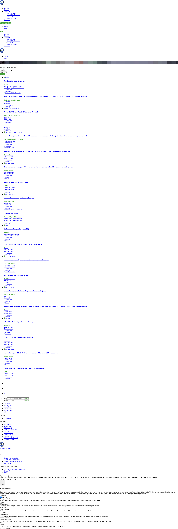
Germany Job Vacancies (11, 458)
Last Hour (7, 403)
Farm (6, 431)
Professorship (8, 436)
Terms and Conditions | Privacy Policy (15, 469)
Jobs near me (7, 463)
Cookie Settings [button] (4, 479)
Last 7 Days (7, 407)
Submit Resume (12, 18)
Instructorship (8, 433)
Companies (7, 20)
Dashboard (7, 11)
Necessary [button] (3, 495)
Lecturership (8, 434)
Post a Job (10, 16)
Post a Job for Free (5, 23)
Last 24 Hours (8, 405)
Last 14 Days (7, 408)
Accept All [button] (13, 479)
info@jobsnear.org (5, 448)
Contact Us (7, 471)
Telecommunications (11, 438)
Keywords (3, 398)
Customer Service (10, 429)
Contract (8, 418)
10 (4, 393)
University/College (10, 439)
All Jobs (6, 8)
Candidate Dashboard (13, 15)
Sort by (2, 69)
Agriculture (8, 426)
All (5, 412)
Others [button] (2, 523)
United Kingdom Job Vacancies (13, 461)
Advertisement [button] (4, 518)
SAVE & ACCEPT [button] (5, 528)
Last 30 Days (7, 410)
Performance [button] (3, 507)
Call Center (8, 428)
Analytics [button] (3, 512)
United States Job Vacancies (12, 459)
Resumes (6, 10)
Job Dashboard (11, 13)
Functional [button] (3, 502)
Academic (7, 424)
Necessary (5, 497)
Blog (5, 472)
